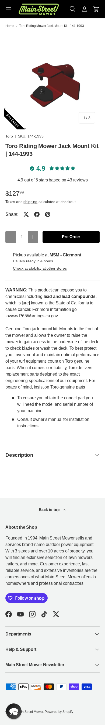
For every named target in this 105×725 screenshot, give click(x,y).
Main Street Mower (30, 712)
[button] (96, 9)
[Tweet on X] (26, 214)
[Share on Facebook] (37, 214)
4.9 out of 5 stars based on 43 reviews (53, 180)
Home (9, 26)
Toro (9, 136)
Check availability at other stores (40, 268)
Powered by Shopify (59, 712)
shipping (30, 202)
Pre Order (71, 237)
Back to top (50, 509)
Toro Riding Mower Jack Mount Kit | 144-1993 (51, 26)
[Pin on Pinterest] (47, 214)
